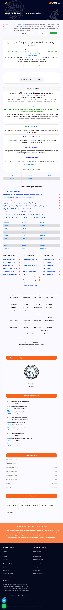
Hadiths (35, 576)
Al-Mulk (24, 245)
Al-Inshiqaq (7, 248)
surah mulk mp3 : (9, 295)
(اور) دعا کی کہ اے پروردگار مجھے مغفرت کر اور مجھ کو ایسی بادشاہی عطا (25, 206)
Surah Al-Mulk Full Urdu (31, 55)
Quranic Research (37, 551)
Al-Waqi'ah (42, 242)
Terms (4, 554)
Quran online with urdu (20, 25)
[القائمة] (2, 3)
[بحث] (11, 358)
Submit (54, 33)
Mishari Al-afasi (31, 337)
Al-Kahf (24, 229)
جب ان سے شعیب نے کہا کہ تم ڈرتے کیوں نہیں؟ (17, 208)
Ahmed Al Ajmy (14, 304)
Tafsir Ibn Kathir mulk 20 (10, 259)
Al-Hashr (6, 245)
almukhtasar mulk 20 (9, 265)
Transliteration (34, 126)
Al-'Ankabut (43, 232)
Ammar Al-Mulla (37, 314)
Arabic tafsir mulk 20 (9, 262)
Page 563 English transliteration (31, 164)
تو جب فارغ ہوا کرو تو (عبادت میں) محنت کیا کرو (17, 211)
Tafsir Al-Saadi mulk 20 (10, 274)
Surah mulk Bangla (48, 274)
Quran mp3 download (38, 559)
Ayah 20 (33, 66)
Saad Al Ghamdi (49, 304)
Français (30, 178)
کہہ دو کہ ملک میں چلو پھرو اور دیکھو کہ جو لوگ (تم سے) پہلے (22, 194)
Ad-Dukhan (42, 235)
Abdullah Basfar (49, 314)
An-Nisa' (42, 222)
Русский (12, 178)
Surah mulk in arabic (48, 259)
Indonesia (49, 175)
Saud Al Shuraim (13, 314)
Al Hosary (20, 337)
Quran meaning (7, 576)
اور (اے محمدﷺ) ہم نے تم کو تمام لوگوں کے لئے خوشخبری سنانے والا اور (24, 217)
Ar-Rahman (25, 242)
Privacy (5, 551)
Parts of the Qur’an (8, 573)
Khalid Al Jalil (37, 304)
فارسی (49, 178)
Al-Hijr (5, 229)
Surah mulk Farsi (47, 262)
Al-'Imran (24, 222)
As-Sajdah (6, 235)
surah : (16, 33)
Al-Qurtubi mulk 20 (8, 271)
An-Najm (6, 242)
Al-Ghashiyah (43, 248)
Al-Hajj (5, 232)
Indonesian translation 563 (30, 277)
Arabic (6, 25)
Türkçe (30, 175)
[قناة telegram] (4, 600)
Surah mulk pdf (47, 268)
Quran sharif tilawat (38, 573)
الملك (33, 45)
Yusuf (23, 226)
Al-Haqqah (42, 245)
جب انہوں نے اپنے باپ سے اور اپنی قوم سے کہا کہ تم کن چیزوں (21, 203)
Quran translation (37, 554)
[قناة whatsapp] (4, 606)
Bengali (30, 182)
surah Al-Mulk (35, 38)
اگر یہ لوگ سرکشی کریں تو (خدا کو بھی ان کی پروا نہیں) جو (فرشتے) (23, 214)
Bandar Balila (25, 304)
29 (28, 95)
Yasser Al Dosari (43, 337)
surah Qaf (22, 509)
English (12, 175)
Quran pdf (35, 568)
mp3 (6, 31)
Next (37, 66)
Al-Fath (5, 239)
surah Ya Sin (43, 505)
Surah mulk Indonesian (49, 271)
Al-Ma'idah (6, 226)
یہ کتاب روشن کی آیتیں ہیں (11, 200)
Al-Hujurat (24, 239)
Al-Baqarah (6, 222)
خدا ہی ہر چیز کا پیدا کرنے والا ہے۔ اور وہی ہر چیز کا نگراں (18, 197)
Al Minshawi (49, 327)
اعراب (49, 182)
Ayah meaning (6, 568)
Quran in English (37, 557)
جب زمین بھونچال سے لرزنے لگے (12, 191)
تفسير (12, 182)
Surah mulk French (48, 265)
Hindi (6, 29)
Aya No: (35, 33)
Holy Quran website (34, 606)
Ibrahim (42, 226)
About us (5, 557)
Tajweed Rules (36, 571)
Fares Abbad (25, 327)
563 (20, 95)
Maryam (42, 229)
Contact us (5, 559)
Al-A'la (23, 248)
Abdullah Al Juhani (13, 327)
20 (34, 95)
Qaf (41, 239)
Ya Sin (23, 235)
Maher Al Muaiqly (37, 327)
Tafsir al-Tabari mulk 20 (10, 268)
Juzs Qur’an (6, 571)
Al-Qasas (24, 232)
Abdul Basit (25, 314)
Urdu (6, 27)
